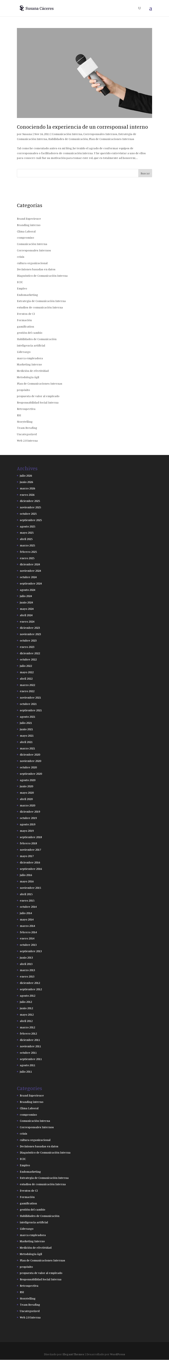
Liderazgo (24, 351)
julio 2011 (26, 1071)
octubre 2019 (28, 818)
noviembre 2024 (30, 570)
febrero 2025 (28, 551)
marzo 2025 (27, 545)
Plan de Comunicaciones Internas (111, 139)
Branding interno (28, 225)
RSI (19, 415)
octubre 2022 (28, 659)
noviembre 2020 (30, 761)
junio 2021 (26, 729)
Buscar (145, 173)
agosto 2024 (27, 589)
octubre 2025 (28, 513)
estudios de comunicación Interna (40, 307)
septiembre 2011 (31, 1059)
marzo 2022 (27, 685)
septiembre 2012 (31, 989)
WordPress (117, 1354)
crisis (20, 256)
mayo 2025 (27, 532)
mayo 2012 (27, 1014)
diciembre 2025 (30, 501)
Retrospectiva (26, 409)
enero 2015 (27, 900)
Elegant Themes (73, 1354)
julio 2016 (26, 875)
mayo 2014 (27, 919)
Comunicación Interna (67, 134)
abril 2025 (26, 539)
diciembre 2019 (30, 811)
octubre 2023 (28, 640)
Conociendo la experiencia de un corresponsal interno (82, 127)
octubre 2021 (28, 704)
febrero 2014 (28, 932)
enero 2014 (27, 938)
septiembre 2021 (31, 710)
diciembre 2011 (30, 1040)
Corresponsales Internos (100, 134)
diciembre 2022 (30, 653)
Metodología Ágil (28, 377)
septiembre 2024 (31, 583)
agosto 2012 (27, 995)
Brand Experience (29, 218)
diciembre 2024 (30, 564)
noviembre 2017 (30, 849)
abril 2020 (26, 799)
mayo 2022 (27, 672)
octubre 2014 (28, 906)
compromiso (25, 237)
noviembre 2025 (30, 507)
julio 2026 (26, 475)
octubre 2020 (28, 767)
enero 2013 (27, 976)
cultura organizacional (32, 263)
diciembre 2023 (30, 627)
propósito (23, 390)
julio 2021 (26, 722)
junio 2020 (26, 786)
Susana (27, 134)
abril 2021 (26, 742)
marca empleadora (30, 358)
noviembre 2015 (30, 887)
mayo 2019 (27, 830)
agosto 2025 (27, 526)
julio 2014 (26, 913)
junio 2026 (26, 482)
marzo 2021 (27, 748)
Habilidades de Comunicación (68, 139)
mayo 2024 (27, 608)
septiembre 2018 (31, 837)
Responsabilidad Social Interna (38, 402)
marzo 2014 (27, 925)
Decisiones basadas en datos (36, 269)
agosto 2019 (27, 824)
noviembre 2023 (30, 634)
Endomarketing (27, 294)
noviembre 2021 (30, 697)
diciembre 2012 (30, 982)
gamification (25, 326)
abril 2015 (26, 894)
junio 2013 (26, 957)
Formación (24, 320)
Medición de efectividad (33, 370)
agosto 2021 (27, 716)
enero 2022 (27, 691)
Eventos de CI (26, 313)
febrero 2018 (28, 843)
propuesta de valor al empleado (38, 396)
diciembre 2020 (30, 754)
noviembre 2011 (30, 1046)
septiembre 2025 (31, 520)
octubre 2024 (28, 577)
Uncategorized (27, 434)
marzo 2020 (27, 805)
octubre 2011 (28, 1052)
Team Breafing (27, 427)
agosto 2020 (27, 780)
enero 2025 (27, 558)
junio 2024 (26, 602)
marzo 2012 (27, 1027)
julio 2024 (26, 596)
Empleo (22, 288)
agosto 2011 (27, 1065)
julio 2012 (26, 1001)
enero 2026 (27, 494)
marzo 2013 (27, 970)
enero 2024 (27, 621)
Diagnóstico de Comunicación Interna (42, 275)
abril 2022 (26, 678)
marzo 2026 (27, 488)
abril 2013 (26, 964)
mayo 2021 (27, 735)
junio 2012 (26, 1008)
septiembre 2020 (31, 773)
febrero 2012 (28, 1033)
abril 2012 (26, 1021)
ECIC (20, 282)
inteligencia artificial (31, 345)
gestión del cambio (29, 332)
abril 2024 (26, 615)
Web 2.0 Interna (27, 440)
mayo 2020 (27, 792)
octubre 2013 (28, 944)
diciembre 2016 (30, 862)
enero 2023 (27, 647)
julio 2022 (26, 665)
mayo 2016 (27, 881)
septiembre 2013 (31, 951)
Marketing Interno (29, 364)
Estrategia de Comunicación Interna (41, 301)
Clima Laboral (26, 231)
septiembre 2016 (31, 868)
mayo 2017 (27, 856)
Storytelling (25, 421)
